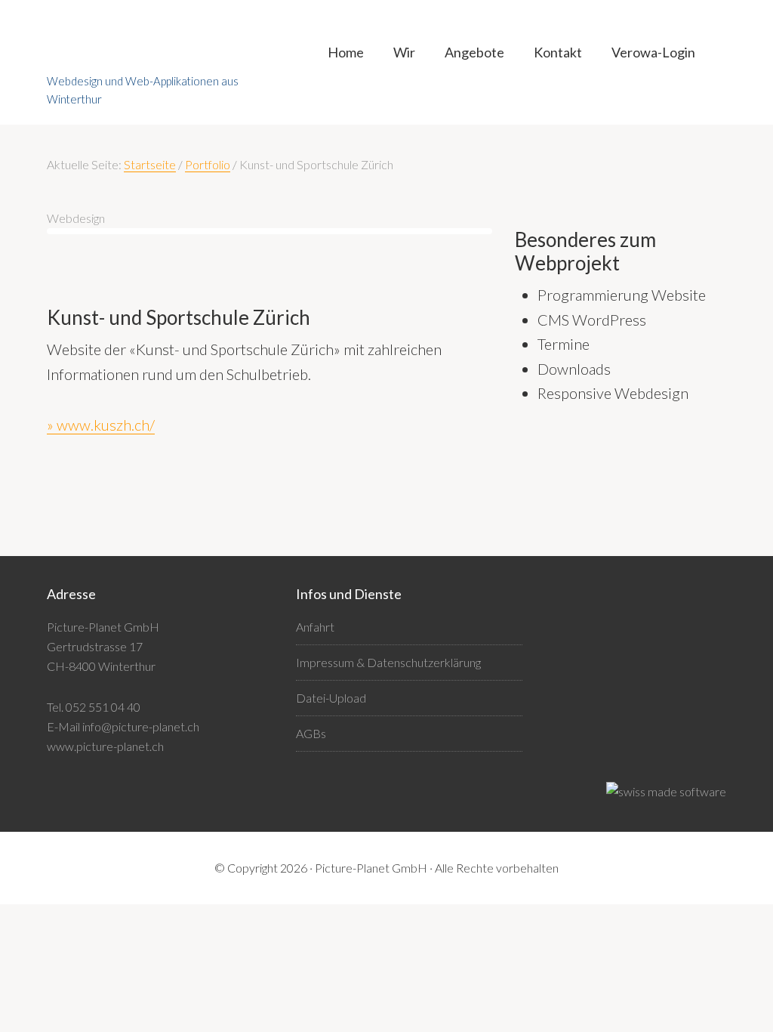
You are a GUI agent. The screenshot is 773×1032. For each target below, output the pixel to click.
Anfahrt (315, 627)
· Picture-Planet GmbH (368, 868)
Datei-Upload (331, 698)
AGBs (311, 733)
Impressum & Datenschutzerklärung (388, 662)
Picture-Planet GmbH (160, 49)
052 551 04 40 (103, 707)
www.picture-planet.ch (105, 746)
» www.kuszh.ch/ (101, 425)
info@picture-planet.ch (140, 726)
